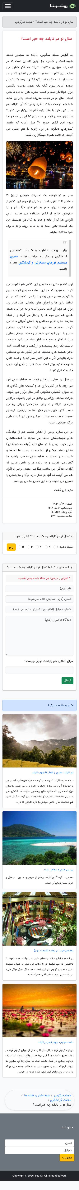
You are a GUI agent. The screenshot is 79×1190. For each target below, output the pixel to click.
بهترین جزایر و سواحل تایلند (58, 870)
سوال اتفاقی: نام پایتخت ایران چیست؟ (48, 661)
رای (11, 547)
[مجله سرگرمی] (62, 6)
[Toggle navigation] (7, 6)
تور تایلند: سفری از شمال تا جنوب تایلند (52, 773)
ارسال (67, 680)
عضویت (67, 1157)
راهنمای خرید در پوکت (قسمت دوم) (53, 951)
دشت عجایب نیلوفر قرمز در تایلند (55, 1042)
